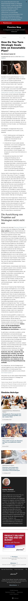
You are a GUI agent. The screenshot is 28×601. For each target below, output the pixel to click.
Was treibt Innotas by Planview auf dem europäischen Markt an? (12, 441)
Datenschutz (20, 592)
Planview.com (7, 23)
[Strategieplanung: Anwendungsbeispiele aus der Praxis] (14, 402)
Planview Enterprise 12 (20, 227)
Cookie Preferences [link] (14, 594)
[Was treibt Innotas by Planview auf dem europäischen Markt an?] (14, 430)
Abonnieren (14, 585)
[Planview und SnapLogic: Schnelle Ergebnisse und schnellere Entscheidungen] (14, 457)
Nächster (14, 564)
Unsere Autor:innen (18, 569)
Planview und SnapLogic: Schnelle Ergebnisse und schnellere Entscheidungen (11, 468)
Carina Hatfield (8, 489)
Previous (14, 558)
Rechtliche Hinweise (10, 592)
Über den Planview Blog (6, 569)
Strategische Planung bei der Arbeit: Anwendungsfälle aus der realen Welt (11, 414)
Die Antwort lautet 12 (7, 373)
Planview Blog (14, 27)
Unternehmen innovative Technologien (11, 92)
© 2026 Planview (14, 590)
